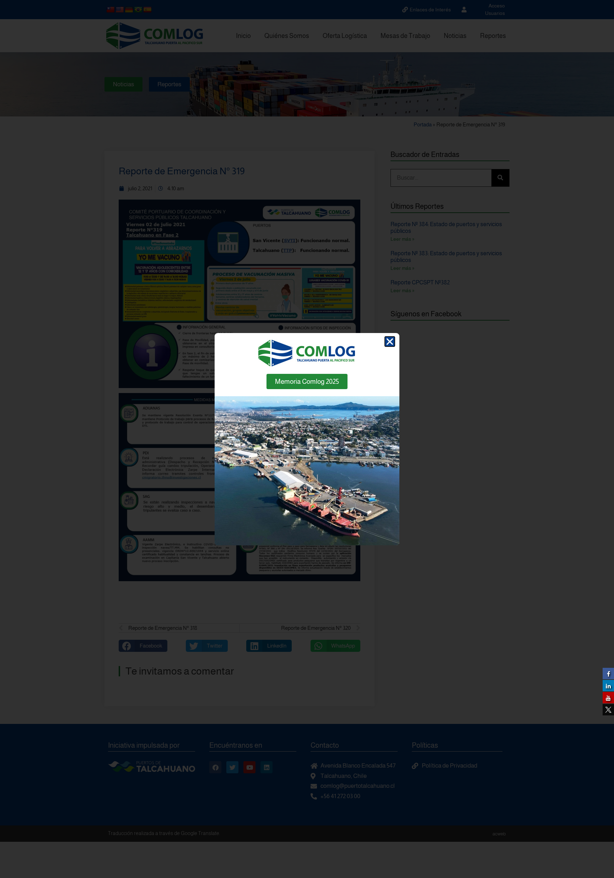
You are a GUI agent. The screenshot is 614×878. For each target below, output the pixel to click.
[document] (307, 439)
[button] (389, 341)
